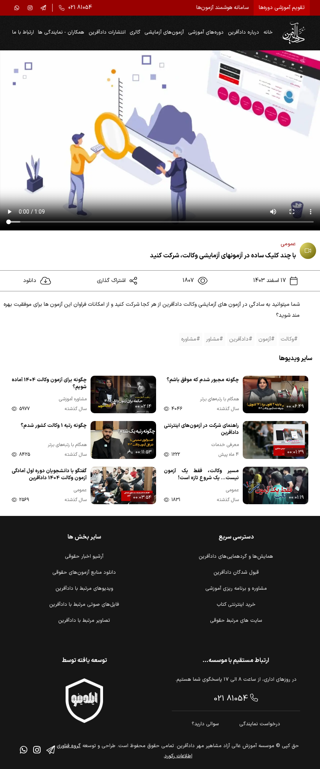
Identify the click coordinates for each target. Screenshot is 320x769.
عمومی (288, 244)
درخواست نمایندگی (259, 724)
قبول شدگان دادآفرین (236, 572)
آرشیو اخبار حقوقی (84, 556)
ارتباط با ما (23, 32)
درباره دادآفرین (243, 32)
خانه (268, 32)
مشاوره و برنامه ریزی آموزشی (236, 588)
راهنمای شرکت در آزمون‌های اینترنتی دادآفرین (201, 429)
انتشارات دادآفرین (107, 32)
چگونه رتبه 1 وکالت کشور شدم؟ (54, 426)
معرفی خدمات (225, 445)
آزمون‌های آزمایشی (164, 32)
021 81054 (232, 699)
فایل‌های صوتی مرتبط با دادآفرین (84, 604)
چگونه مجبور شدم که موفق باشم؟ (203, 380)
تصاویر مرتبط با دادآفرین (84, 620)
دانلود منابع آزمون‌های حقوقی (84, 572)
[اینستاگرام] (30, 8)
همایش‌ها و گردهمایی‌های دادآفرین (236, 556)
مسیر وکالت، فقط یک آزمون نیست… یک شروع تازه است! (201, 474)
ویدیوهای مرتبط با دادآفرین (84, 588)
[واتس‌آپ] (16, 8)
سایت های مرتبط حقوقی (236, 620)
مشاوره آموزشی (73, 399)
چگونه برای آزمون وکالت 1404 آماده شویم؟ (49, 383)
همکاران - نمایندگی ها (61, 32)
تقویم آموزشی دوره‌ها (282, 8)
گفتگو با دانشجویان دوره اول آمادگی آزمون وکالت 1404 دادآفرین (49, 474)
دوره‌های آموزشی (206, 32)
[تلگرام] (43, 8)
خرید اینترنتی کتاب (236, 604)
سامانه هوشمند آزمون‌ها (222, 8)
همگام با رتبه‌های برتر (219, 399)
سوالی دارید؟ (205, 724)
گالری (135, 32)
